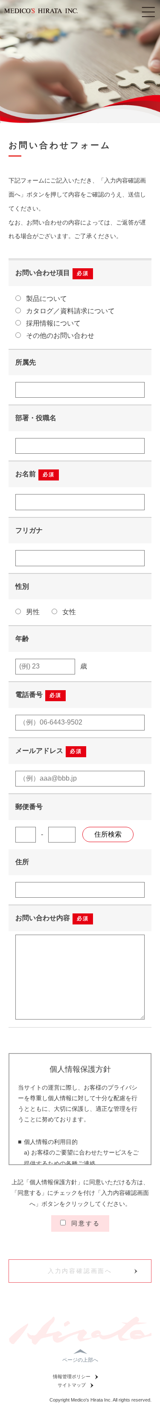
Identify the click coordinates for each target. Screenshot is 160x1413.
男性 (32, 611)
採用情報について (52, 323)
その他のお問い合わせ (59, 335)
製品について (45, 298)
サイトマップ (72, 1385)
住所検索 (108, 834)
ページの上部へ (80, 1359)
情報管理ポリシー (71, 1376)
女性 (68, 611)
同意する (84, 1223)
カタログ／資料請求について (69, 311)
